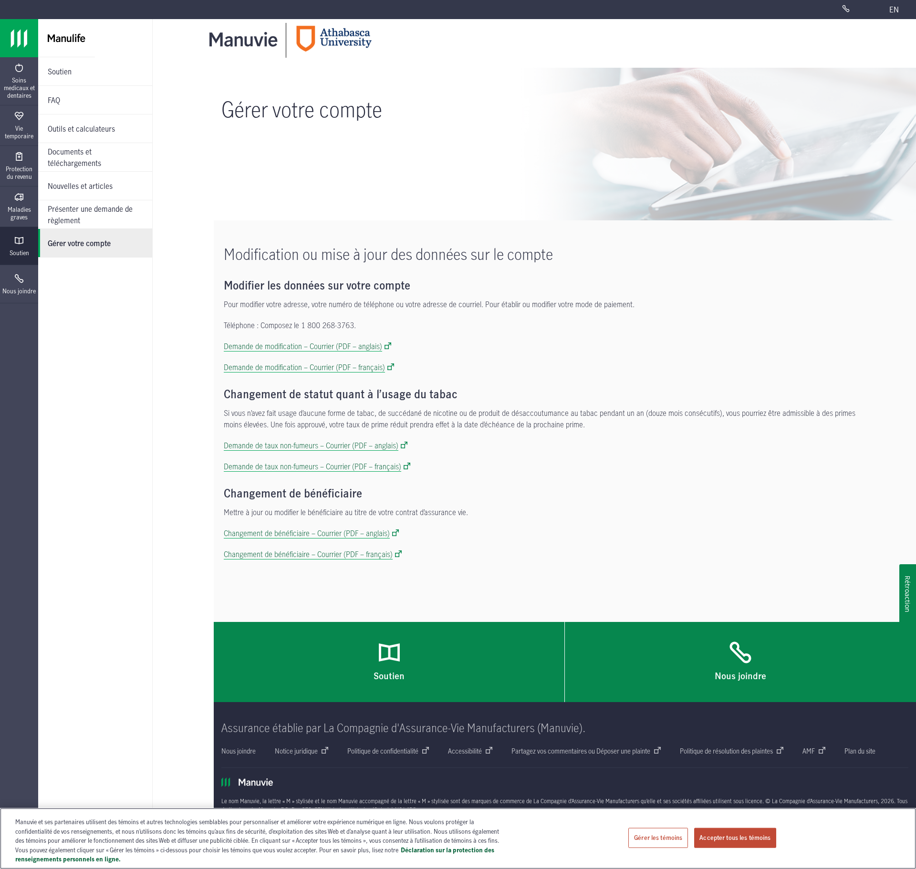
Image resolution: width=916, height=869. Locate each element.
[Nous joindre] (857, 9)
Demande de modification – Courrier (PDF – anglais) (303, 346)
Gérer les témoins (658, 837)
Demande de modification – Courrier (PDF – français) (304, 367)
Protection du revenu (19, 173)
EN (894, 9)
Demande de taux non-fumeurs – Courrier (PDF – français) (312, 466)
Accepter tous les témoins (734, 837)
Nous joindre (19, 291)
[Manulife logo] (19, 38)
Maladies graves (19, 213)
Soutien (19, 252)
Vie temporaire (19, 132)
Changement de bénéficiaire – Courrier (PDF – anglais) (307, 533)
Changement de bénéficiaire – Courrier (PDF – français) (308, 554)
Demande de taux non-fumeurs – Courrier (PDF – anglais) (311, 445)
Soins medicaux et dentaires (19, 88)
